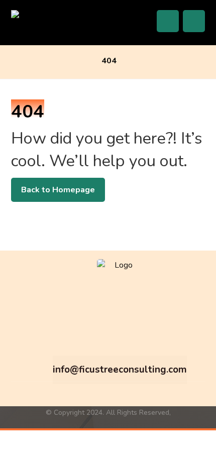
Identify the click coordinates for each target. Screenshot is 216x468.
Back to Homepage (58, 189)
